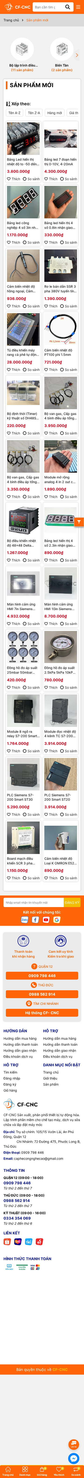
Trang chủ (51, 1072)
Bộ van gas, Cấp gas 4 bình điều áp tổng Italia (23, 479)
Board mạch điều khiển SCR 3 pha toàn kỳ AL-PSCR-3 (22, 861)
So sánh (34, 179)
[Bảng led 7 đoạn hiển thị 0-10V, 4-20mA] (60, 138)
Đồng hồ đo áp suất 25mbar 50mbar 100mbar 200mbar (22, 670)
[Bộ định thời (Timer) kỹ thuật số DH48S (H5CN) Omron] (23, 393)
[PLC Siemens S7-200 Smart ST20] (60, 774)
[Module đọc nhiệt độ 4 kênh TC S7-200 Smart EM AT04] (60, 710)
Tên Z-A (34, 113)
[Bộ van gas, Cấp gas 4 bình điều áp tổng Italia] (23, 456)
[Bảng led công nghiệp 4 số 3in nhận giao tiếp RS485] (23, 202)
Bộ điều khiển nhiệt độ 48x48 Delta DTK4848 (21, 543)
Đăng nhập (12, 1078)
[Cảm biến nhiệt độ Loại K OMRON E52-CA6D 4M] (60, 838)
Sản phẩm (51, 1084)
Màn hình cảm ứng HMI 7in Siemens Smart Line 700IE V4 (22, 606)
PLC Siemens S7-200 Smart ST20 (57, 797)
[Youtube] (46, 919)
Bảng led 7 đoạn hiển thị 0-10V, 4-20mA (60, 161)
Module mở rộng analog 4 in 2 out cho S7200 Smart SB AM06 (60, 479)
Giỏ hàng (10, 1090)
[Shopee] (7, 1241)
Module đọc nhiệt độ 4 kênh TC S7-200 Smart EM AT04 (60, 733)
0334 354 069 (17, 1218)
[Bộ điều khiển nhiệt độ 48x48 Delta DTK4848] (23, 520)
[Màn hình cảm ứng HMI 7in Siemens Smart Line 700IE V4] (23, 583)
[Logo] (17, 7)
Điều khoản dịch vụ (18, 1056)
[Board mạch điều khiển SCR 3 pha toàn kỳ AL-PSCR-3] (23, 838)
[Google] (57, 919)
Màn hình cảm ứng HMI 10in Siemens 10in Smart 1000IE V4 (58, 606)
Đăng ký (10, 1084)
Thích (16, 179)
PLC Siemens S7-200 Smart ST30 (20, 797)
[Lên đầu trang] (74, 1431)
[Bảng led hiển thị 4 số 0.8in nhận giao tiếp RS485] (60, 202)
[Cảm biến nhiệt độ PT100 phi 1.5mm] (60, 329)
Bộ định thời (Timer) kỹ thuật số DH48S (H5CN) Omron (22, 416)
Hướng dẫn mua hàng (20, 1038)
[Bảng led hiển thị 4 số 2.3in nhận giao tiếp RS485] (60, 520)
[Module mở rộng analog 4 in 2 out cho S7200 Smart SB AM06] (60, 456)
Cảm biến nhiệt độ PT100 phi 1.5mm (58, 352)
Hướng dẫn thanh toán (21, 1044)
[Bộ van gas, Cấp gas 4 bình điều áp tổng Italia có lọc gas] (60, 393)
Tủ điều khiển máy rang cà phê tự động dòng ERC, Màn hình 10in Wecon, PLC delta (22, 352)
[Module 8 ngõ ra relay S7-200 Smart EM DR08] (23, 710)
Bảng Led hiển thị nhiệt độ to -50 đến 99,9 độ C (22, 161)
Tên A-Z (14, 113)
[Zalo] (24, 919)
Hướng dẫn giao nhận (20, 1050)
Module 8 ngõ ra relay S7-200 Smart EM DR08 (22, 733)
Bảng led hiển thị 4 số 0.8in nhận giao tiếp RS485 (58, 225)
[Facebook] (35, 919)
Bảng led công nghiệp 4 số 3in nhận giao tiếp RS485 (23, 225)
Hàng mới (54, 113)
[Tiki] (28, 1241)
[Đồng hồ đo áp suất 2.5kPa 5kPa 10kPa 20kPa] (60, 647)
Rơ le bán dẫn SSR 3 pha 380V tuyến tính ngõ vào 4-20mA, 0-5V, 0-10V (60, 288)
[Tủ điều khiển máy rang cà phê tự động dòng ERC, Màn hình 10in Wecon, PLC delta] (23, 329)
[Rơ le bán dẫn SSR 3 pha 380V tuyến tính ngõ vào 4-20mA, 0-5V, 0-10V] (60, 265)
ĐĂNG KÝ (72, 903)
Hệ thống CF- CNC (42, 1012)
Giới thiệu (50, 1078)
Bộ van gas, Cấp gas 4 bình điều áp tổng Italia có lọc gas (60, 416)
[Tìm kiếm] (68, 7)
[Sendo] (39, 1241)
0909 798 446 (42, 975)
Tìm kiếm (10, 1072)
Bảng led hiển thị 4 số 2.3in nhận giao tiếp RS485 (58, 543)
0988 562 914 (42, 994)
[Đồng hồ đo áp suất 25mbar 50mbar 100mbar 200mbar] (23, 647)
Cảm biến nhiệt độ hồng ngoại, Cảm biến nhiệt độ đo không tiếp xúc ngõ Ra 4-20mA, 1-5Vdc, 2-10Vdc (23, 288)
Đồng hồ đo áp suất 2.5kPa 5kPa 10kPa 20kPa (59, 670)
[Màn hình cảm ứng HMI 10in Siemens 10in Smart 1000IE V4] (60, 583)
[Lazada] (18, 1241)
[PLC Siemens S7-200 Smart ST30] (23, 774)
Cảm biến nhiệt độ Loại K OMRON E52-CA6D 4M (60, 861)
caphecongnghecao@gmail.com (38, 1158)
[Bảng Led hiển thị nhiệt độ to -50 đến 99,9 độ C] (23, 138)
